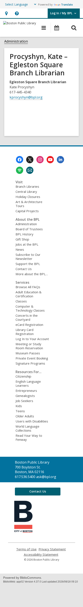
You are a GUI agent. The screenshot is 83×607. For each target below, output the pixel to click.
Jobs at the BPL (27, 244)
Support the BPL (28, 264)
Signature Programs (30, 363)
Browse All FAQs (28, 287)
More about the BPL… (32, 274)
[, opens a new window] (23, 531)
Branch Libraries (27, 186)
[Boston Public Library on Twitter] (29, 159)
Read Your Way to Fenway (29, 437)
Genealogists (25, 396)
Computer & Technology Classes (30, 308)
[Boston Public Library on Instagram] (40, 159)
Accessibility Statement (41, 555)
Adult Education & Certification (29, 294)
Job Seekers (24, 401)
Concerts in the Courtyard (27, 317)
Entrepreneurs (26, 390)
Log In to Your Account (32, 339)
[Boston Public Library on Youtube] (50, 159)
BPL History (24, 234)
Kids (19, 406)
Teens (20, 411)
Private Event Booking (32, 358)
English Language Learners (28, 383)
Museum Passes (28, 353)
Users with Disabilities (32, 421)
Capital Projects (27, 211)
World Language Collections (27, 428)
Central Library (26, 191)
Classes (21, 301)
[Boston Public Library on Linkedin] (60, 159)
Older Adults (25, 416)
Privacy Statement (52, 549)
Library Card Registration (25, 332)
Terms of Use (26, 549)
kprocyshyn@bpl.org (26, 97)
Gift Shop (22, 239)
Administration (16, 41)
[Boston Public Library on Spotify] (19, 170)
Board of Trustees (29, 229)
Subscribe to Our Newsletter (28, 256)
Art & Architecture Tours (29, 204)
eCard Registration (29, 324)
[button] (6, 13)
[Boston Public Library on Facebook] (19, 159)
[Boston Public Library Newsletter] (29, 170)
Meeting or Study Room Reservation (29, 346)
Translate (67, 4)
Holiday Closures (28, 197)
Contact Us (24, 269)
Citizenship (23, 376)
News (20, 249)
